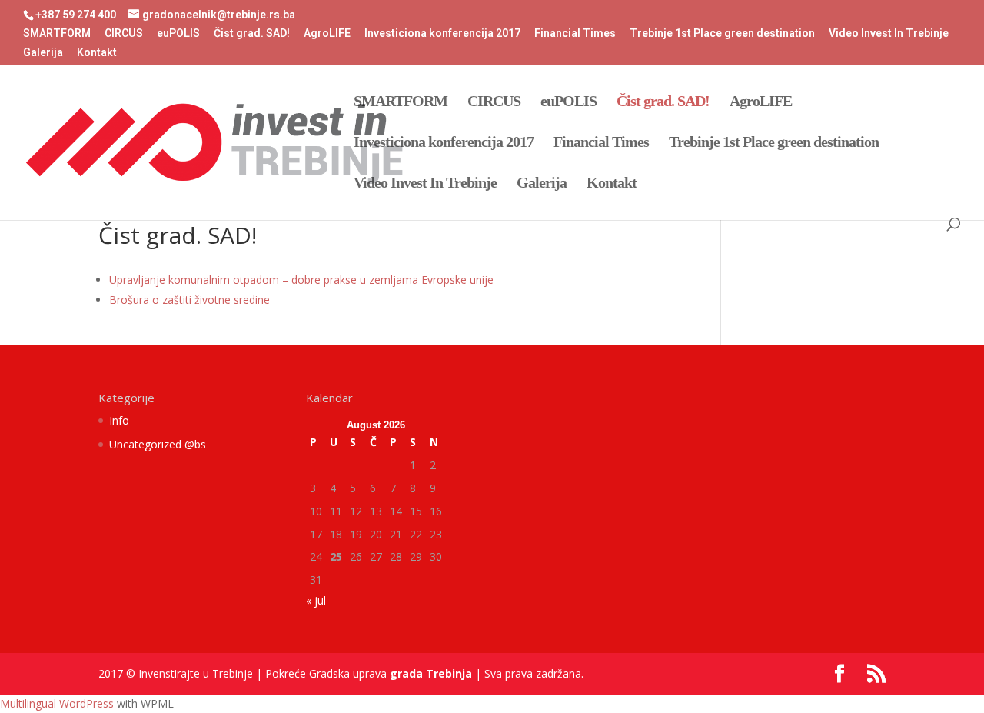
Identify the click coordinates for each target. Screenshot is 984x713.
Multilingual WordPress (57, 703)
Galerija (43, 52)
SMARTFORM (57, 33)
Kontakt (97, 52)
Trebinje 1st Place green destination (722, 33)
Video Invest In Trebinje (889, 33)
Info (119, 420)
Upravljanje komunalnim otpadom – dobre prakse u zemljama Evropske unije (301, 279)
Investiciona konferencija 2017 (442, 33)
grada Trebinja (431, 673)
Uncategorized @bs (157, 444)
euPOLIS (178, 33)
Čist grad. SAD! (252, 33)
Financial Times (575, 33)
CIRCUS (124, 33)
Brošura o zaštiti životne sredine (189, 299)
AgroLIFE (327, 33)
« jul (316, 600)
